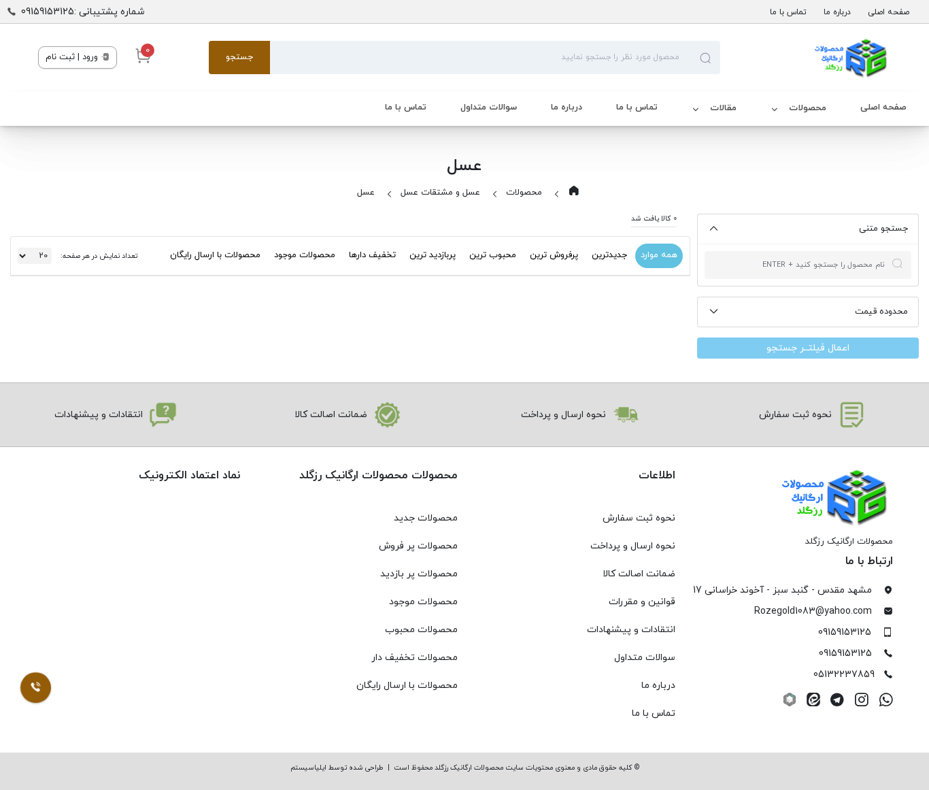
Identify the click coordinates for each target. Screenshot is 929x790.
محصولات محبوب (421, 629)
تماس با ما (788, 12)
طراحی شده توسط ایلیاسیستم (337, 768)
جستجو (239, 57)
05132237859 (844, 674)
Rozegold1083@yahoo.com (813, 611)
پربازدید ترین (432, 255)
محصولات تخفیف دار (414, 657)
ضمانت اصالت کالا (639, 573)
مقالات (723, 108)
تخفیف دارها (372, 255)
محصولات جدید (426, 518)
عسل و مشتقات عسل (440, 192)
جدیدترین (609, 255)
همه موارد (659, 255)
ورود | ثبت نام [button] (73, 57)
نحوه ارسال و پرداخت (632, 546)
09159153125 (844, 632)
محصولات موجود (304, 255)
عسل (366, 192)
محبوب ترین (492, 255)
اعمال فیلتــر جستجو (807, 348)
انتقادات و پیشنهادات (631, 629)
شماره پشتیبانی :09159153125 (83, 11)
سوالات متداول (488, 107)
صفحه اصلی (888, 12)
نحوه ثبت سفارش (639, 518)
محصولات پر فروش (418, 546)
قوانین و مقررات (642, 601)
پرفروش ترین (554, 255)
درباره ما (837, 12)
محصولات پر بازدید (419, 573)
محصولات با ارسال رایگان (215, 255)
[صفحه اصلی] (805, 57)
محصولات (807, 108)
